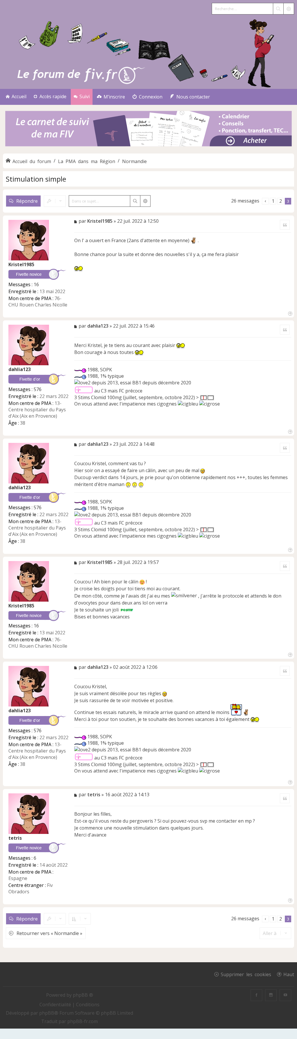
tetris (15, 838)
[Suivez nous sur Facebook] (256, 995)
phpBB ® (83, 995)
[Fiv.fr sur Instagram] (271, 995)
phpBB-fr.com (82, 1021)
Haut (288, 974)
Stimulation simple (36, 179)
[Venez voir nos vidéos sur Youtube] (285, 995)
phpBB (46, 1013)
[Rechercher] (278, 8)
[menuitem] (111, 97)
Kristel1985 (21, 264)
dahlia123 (19, 369)
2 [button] (280, 201)
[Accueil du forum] (148, 52)
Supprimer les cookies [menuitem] (246, 974)
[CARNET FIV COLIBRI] (148, 129)
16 (36, 284)
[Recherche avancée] (288, 8)
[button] (265, 201)
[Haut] (289, 313)
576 (37, 389)
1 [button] (273, 201)
